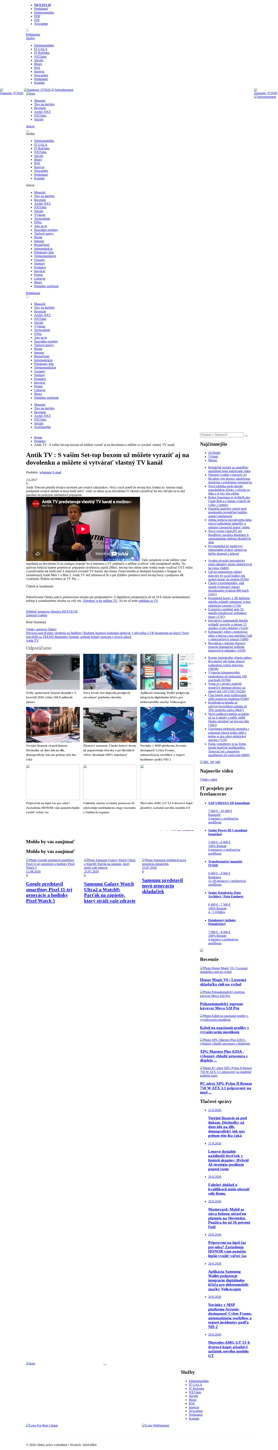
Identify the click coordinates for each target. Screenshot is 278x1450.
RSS (37, 68)
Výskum (39, 215)
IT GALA (40, 49)
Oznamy (39, 260)
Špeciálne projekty (46, 230)
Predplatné (41, 8)
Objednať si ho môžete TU (100, 600)
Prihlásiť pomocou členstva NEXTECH (52, 611)
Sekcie (30, 126)
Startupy (39, 263)
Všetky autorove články (41, 629)
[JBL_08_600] (210, 762)
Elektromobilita (44, 12)
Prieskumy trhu (44, 252)
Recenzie (40, 108)
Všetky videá (208, 779)
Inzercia (39, 71)
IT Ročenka (41, 52)
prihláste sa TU (148, 600)
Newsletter (41, 23)
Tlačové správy (44, 233)
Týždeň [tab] (213, 456)
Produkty (40, 267)
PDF (37, 16)
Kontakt (39, 82)
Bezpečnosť (42, 244)
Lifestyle (39, 278)
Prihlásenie (33, 34)
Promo (38, 274)
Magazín (39, 100)
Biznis (38, 237)
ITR (36, 20)
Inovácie (39, 271)
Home (38, 437)
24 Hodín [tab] (214, 452)
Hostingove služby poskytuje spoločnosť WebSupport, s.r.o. (180, 1432)
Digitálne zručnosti (46, 286)
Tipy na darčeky (44, 104)
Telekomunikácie (45, 256)
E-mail (57, 472)
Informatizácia (43, 248)
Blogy (38, 64)
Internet (39, 241)
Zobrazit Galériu (36, 615)
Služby (30, 38)
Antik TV (32, 640)
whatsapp (45, 472)
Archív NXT (42, 112)
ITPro (38, 222)
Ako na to (40, 226)
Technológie (42, 218)
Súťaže (38, 60)
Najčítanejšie (42, 427)
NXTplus (40, 56)
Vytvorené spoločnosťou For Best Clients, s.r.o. (56, 1432)
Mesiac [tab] (212, 460)
